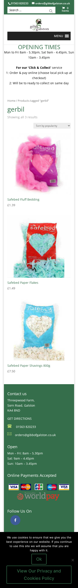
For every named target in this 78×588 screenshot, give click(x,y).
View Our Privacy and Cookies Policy (39, 574)
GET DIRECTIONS (19, 418)
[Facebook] (15, 520)
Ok (39, 559)
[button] (58, 36)
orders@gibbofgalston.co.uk (35, 435)
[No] (72, 560)
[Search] (51, 10)
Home (11, 101)
